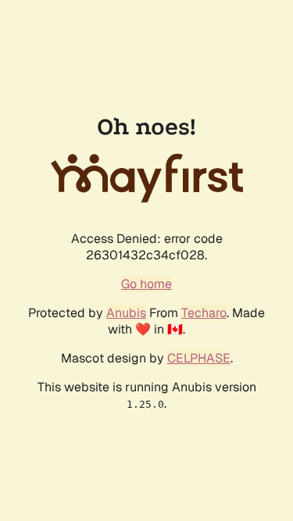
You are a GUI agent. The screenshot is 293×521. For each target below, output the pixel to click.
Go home (146, 284)
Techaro (204, 313)
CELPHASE (198, 358)
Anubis (126, 313)
